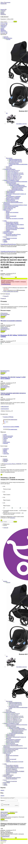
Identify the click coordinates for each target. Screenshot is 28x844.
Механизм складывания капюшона (11, 320)
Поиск (15, 21)
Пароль (3, 800)
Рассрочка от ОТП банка (8, 416)
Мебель (5, 451)
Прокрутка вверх (4, 814)
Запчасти (14, 244)
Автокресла (6, 448)
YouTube (5, 461)
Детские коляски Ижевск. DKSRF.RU (13, 463)
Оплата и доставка (7, 437)
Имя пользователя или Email (8, 798)
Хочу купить (3, 315)
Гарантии (5, 438)
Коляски (10, 244)
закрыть (2, 790)
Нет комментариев (12, 419)
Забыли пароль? (4, 812)
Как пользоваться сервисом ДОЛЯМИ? (11, 426)
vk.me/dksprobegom (6, 284)
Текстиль (5, 452)
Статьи (5, 440)
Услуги (5, 439)
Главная (2, 244)
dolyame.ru (12, 517)
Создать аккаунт (11, 813)
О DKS (5, 434)
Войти (2, 809)
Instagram (5, 459)
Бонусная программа (8, 435)
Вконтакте (5, 460)
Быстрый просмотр (5, 314)
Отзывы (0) (5, 296)
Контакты (5, 443)
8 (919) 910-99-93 (5, 408)
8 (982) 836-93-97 (23, 7)
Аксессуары (6, 453)
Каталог (6, 244)
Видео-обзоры (6, 442)
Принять (3, 819)
